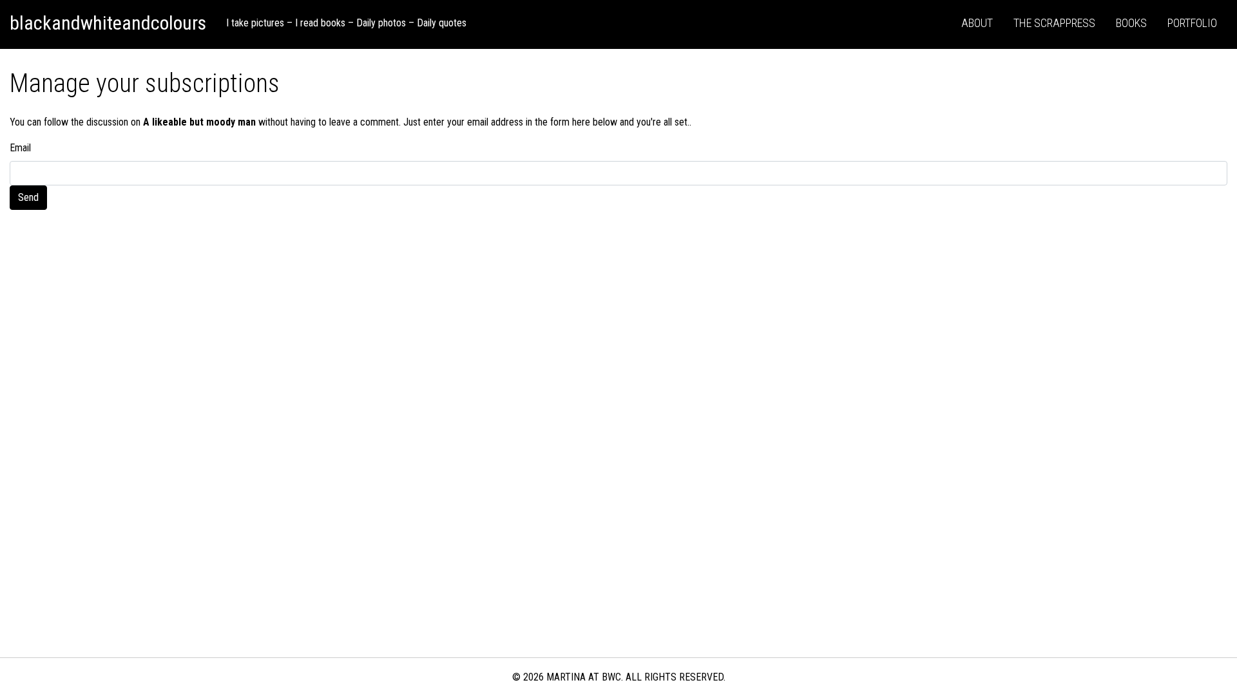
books (1131, 23)
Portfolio (1192, 23)
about (977, 23)
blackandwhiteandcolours (108, 23)
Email (20, 148)
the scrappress (1054, 23)
